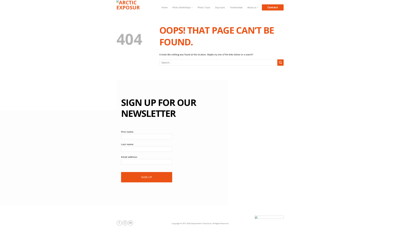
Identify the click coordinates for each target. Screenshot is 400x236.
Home (164, 7)
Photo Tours (204, 7)
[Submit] (280, 62)
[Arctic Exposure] (128, 7)
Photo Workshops (181, 7)
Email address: (129, 156)
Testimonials (236, 7)
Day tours (220, 7)
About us (251, 7)
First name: (127, 131)
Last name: (127, 144)
